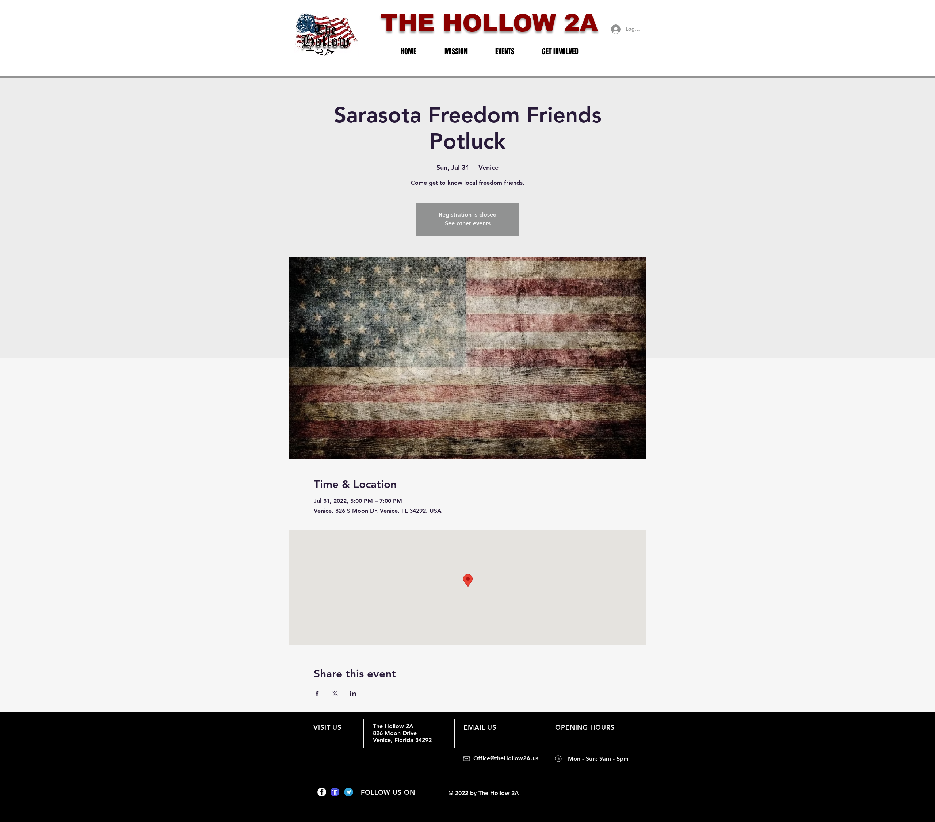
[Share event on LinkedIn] (353, 693)
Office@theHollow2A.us (505, 758)
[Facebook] (321, 792)
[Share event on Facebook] (317, 693)
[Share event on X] (335, 693)
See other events (468, 223)
